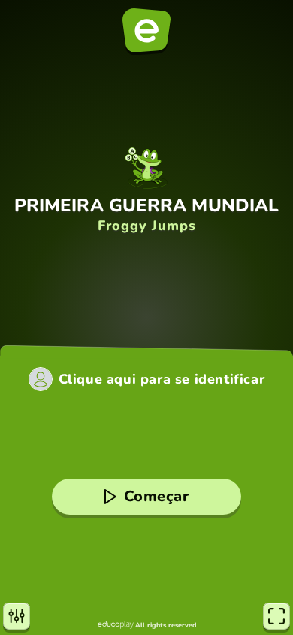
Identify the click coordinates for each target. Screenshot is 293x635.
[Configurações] (16, 616)
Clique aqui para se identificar (162, 379)
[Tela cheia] (276, 616)
